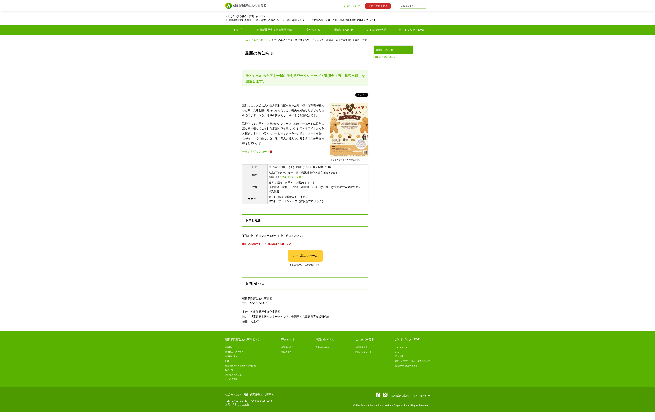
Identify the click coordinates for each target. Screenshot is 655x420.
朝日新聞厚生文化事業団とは (243, 339)
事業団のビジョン (233, 347)
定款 (227, 361)
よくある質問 (231, 379)
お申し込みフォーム (305, 255)
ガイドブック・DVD (407, 339)
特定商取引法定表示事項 (406, 365)
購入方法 (399, 356)
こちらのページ (289, 177)
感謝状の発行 (287, 347)
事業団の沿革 (231, 356)
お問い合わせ (352, 6)
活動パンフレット (363, 352)
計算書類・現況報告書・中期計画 (240, 365)
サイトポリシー (421, 395)
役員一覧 (229, 370)
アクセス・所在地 (233, 374)
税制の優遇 (286, 352)
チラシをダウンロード (256, 151)
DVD (397, 352)
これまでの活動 (364, 339)
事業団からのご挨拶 (234, 352)
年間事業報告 (361, 347)
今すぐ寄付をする (378, 6)
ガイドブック (401, 347)
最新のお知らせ (259, 40)
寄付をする (288, 339)
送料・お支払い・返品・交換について (412, 361)
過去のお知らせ (387, 57)
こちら (245, 404)
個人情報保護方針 (400, 395)
